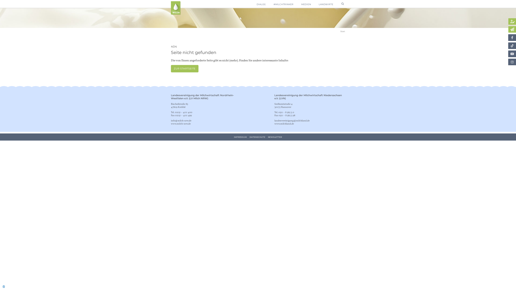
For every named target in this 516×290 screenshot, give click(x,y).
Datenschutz (257, 137)
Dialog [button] (261, 4)
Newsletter (275, 137)
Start (342, 31)
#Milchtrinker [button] (283, 4)
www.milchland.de (284, 124)
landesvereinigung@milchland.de (292, 120)
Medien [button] (306, 4)
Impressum (240, 137)
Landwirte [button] (326, 4)
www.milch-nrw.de (181, 124)
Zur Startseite (185, 68)
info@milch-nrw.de (181, 120)
